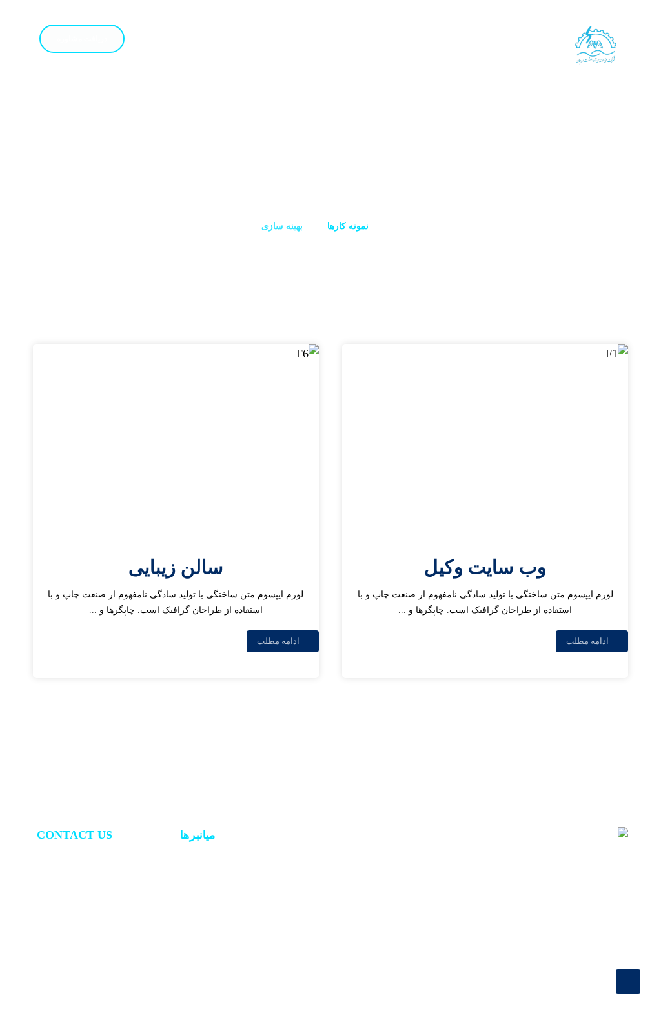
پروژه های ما (190, 920)
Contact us (91, 880)
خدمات (201, 900)
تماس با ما (194, 880)
